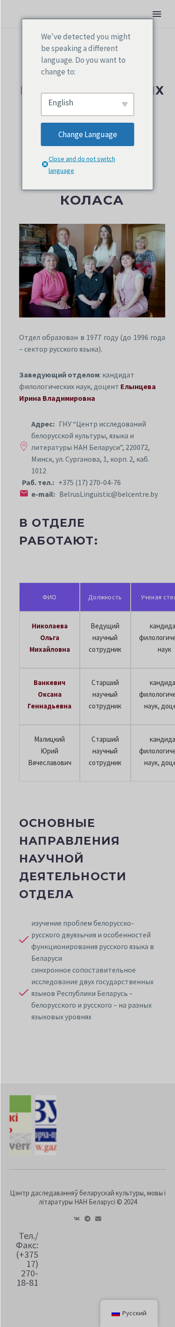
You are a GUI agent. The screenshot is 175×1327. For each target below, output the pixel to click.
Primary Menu (156, 14)
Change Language (87, 134)
